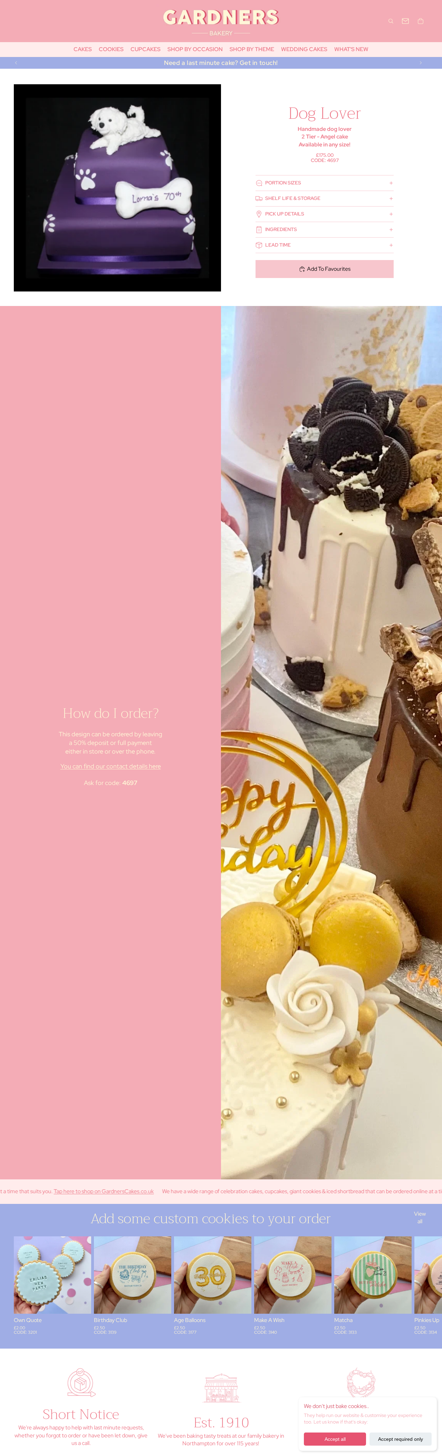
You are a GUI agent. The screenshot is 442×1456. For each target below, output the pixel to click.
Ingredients (281, 229)
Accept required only (400, 1439)
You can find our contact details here (110, 766)
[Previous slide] (16, 62)
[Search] (390, 21)
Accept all (335, 1439)
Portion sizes (283, 183)
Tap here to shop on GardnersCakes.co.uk (56, 1191)
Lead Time (278, 245)
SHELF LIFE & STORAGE (292, 198)
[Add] (80, 1303)
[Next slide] (420, 62)
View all (420, 1217)
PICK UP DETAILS (284, 214)
